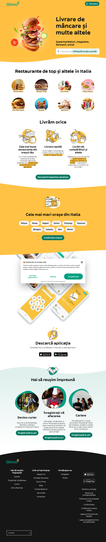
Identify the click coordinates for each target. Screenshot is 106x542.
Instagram (65, 474)
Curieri (17, 484)
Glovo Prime (41, 482)
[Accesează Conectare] (13, 4)
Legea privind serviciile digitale (89, 515)
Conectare (41, 497)
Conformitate (89, 505)
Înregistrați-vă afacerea (17, 480)
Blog (41, 485)
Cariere (17, 477)
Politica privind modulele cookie (89, 500)
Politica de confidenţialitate (89, 494)
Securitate (41, 493)
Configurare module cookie (89, 509)
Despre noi (41, 474)
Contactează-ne (41, 489)
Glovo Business (17, 488)
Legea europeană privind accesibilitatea (89, 521)
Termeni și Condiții (89, 489)
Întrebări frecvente (41, 478)
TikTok (65, 478)
